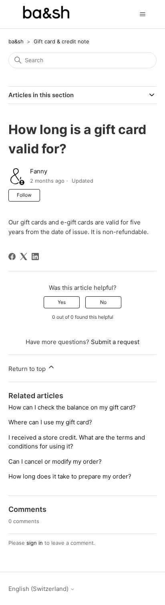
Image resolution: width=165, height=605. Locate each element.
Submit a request (115, 342)
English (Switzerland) (39, 588)
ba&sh (16, 41)
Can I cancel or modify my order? (55, 461)
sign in (34, 543)
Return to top (27, 369)
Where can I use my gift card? (50, 422)
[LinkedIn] (35, 256)
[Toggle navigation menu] (142, 14)
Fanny (38, 171)
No (103, 302)
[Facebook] (12, 256)
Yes (62, 302)
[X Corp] (23, 256)
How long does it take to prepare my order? (69, 476)
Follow (24, 195)
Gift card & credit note (61, 41)
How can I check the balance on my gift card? (72, 407)
